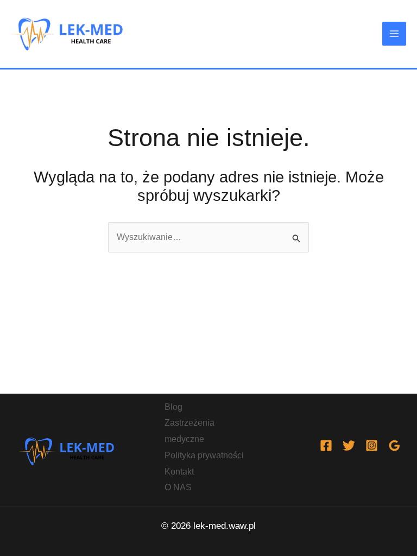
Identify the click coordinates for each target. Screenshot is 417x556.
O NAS (178, 487)
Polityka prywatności (204, 455)
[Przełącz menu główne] (394, 34)
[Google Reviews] (394, 445)
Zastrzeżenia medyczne (189, 431)
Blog (173, 407)
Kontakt (179, 471)
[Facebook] (326, 445)
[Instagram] (371, 445)
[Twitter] (349, 445)
